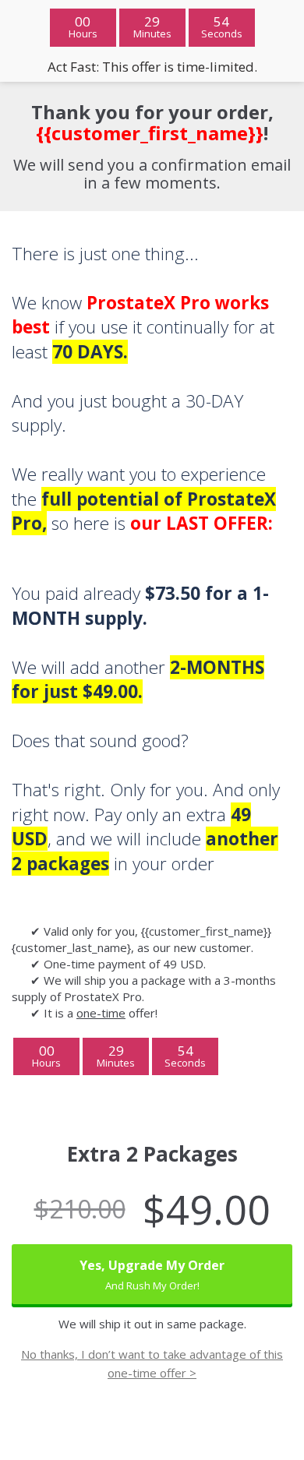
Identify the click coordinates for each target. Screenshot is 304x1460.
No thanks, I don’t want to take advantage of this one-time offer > (152, 1363)
